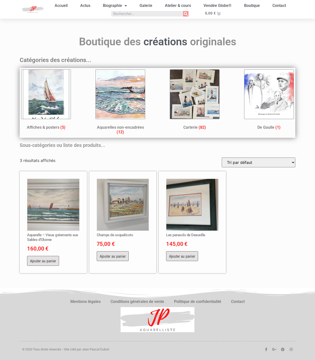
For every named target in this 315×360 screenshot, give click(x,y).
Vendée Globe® (218, 5)
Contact (279, 5)
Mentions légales (85, 301)
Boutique (252, 5)
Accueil (61, 5)
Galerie (146, 5)
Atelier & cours (178, 5)
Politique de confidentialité (197, 301)
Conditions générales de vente (137, 301)
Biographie (112, 5)
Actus (85, 5)
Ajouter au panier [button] (43, 261)
